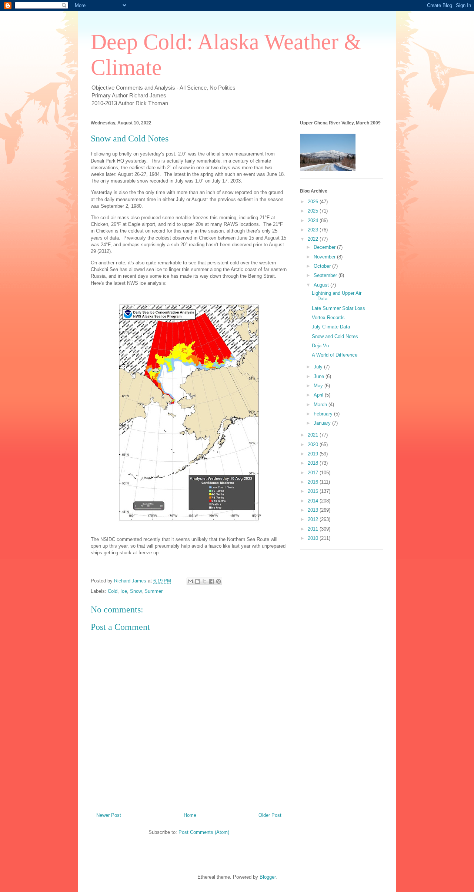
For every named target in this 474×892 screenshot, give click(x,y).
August (322, 285)
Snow (135, 591)
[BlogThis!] (197, 581)
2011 (314, 529)
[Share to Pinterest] (218, 581)
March (321, 404)
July (319, 367)
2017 (314, 472)
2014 (314, 501)
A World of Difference (334, 355)
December (325, 247)
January (323, 423)
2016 (314, 482)
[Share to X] (204, 581)
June (320, 376)
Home (190, 815)
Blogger (268, 877)
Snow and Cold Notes (335, 336)
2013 (314, 510)
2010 (314, 538)
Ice (123, 591)
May (319, 385)
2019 (314, 454)
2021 (314, 435)
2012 (314, 519)
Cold (112, 591)
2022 (314, 239)
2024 (314, 220)
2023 (314, 230)
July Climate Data (331, 327)
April (319, 395)
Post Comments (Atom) (203, 832)
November (325, 257)
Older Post (269, 815)
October (323, 266)
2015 (314, 491)
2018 (314, 463)
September (326, 275)
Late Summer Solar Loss (338, 308)
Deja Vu (320, 345)
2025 (314, 211)
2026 (314, 201)
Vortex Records (328, 317)
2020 (314, 444)
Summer (153, 591)
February (324, 414)
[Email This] (190, 581)
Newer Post (108, 815)
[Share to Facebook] (211, 581)
